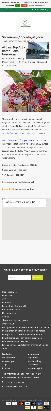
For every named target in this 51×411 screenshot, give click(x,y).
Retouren (6, 302)
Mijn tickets (33, 364)
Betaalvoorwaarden (11, 309)
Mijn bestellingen (35, 361)
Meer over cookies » (37, 6)
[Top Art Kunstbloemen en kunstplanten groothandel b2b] (30, 21)
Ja (17, 6)
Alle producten (8, 357)
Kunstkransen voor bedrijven (15, 341)
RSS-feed (6, 368)
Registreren (33, 357)
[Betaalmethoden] (8, 403)
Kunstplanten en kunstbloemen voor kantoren (23, 334)
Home (4, 41)
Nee (24, 6)
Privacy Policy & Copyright (14, 306)
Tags (4, 364)
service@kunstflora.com (17, 386)
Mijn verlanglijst (35, 368)
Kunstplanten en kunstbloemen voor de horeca (23, 330)
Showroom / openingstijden (21, 41)
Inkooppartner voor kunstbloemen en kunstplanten (25, 327)
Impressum (7, 295)
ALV (4, 299)
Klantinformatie (9, 313)
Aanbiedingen (8, 361)
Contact (5, 316)
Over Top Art (8, 323)
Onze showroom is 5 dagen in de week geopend (24, 140)
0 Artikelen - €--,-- (42, 9)
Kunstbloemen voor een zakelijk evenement (22, 338)
